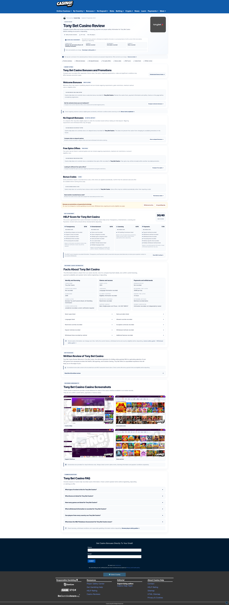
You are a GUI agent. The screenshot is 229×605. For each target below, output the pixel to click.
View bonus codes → (158, 195)
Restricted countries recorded (73, 324)
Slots (112, 11)
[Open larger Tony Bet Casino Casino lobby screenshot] (89, 410)
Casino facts (138, 61)
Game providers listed (122, 314)
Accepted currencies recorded (125, 324)
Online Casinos (64, 11)
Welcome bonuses (80, 61)
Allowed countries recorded (124, 319)
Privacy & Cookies (155, 598)
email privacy (118, 565)
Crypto (129, 11)
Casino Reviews (93, 594)
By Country (78, 11)
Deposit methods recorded (72, 330)
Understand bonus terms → (157, 74)
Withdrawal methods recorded (125, 330)
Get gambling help (160, 205)
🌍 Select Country (114, 574)
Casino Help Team (125, 586)
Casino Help (77, 18)
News (137, 11)
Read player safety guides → (89, 50)
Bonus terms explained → (127, 111)
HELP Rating (92, 591)
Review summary (67, 61)
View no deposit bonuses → (157, 139)
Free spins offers (106, 61)
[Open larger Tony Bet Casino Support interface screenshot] (89, 443)
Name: (90, 547)
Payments (153, 11)
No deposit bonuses (94, 61)
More (163, 11)
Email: (90, 554)
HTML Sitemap (154, 594)
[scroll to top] (226, 602)
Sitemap (151, 591)
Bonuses (90, 11)
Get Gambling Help (95, 587)
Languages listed (70, 319)
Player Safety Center (95, 584)
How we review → (132, 57)
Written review (148, 61)
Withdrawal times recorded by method (76, 335)
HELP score (128, 61)
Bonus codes (118, 61)
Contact (151, 584)
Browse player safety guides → (130, 528)
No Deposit (102, 11)
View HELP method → (158, 255)
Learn (143, 11)
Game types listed (70, 314)
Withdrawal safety (148, 205)
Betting (120, 11)
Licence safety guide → (149, 341)
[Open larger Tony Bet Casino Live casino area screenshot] (140, 410)
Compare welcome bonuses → (156, 103)
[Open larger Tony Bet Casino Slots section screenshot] (140, 443)
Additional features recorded (124, 335)
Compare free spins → (158, 167)
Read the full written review (73, 373)
